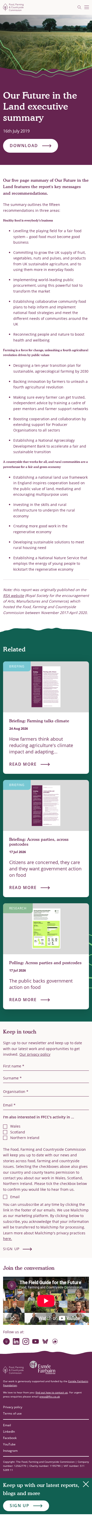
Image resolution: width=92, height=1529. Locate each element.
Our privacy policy (34, 1054)
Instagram (10, 1450)
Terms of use (12, 1413)
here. (7, 1238)
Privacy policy (12, 1407)
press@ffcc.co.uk (49, 1396)
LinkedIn (9, 1431)
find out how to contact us (52, 1392)
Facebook (10, 1438)
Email (7, 1425)
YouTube (9, 1444)
